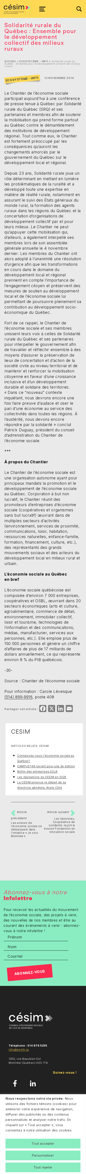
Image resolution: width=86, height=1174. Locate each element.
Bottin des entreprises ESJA (37, 771)
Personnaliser (43, 1155)
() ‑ (18, 697)
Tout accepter (43, 1143)
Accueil (10, 61)
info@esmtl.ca (19, 1049)
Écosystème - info (33, 61)
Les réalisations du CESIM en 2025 (41, 777)
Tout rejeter (43, 1167)
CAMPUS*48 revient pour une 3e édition (46, 766)
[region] (43, 1134)
